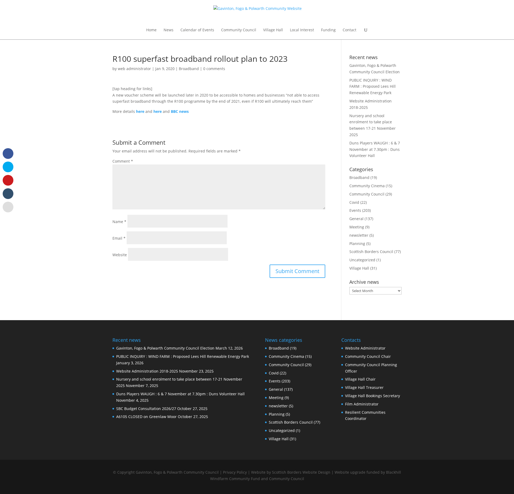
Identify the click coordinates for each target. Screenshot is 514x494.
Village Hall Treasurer (364, 387)
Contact (349, 30)
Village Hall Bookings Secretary (372, 395)
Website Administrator (365, 348)
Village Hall (273, 30)
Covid (354, 202)
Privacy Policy (235, 472)
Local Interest (302, 30)
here (140, 111)
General (356, 218)
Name (119, 221)
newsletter (358, 235)
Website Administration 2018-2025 (147, 371)
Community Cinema (367, 185)
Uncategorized (362, 259)
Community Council (238, 30)
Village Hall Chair (360, 379)
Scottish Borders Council (371, 251)
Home (151, 30)
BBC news (180, 111)
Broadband (189, 68)
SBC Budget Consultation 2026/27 (146, 408)
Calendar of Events (197, 30)
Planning (357, 243)
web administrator (134, 68)
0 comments (214, 68)
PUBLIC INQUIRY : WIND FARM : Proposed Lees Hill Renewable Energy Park (372, 86)
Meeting (356, 226)
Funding (328, 30)
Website (119, 254)
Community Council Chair (368, 356)
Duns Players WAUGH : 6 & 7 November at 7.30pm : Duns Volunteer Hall (374, 149)
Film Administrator (362, 404)
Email (119, 238)
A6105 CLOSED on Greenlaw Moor (146, 416)
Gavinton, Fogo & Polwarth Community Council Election (165, 348)
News (168, 30)
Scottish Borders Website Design (301, 472)
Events (355, 210)
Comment (122, 161)
